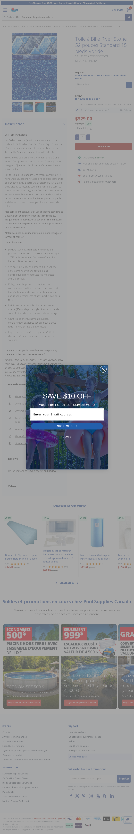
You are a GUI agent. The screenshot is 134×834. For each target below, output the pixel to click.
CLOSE (67, 437)
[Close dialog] (103, 369)
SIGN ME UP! (67, 426)
